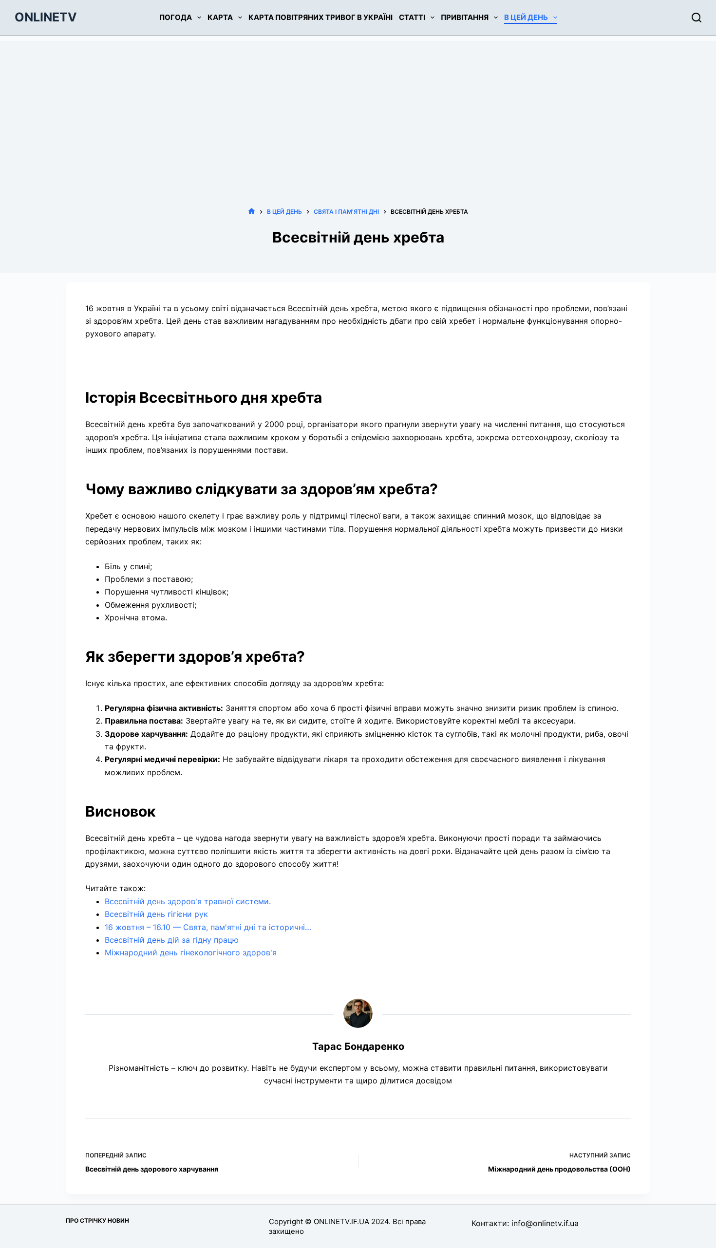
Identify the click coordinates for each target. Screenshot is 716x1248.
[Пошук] (696, 17)
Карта (220, 17)
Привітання (465, 17)
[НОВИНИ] (251, 211)
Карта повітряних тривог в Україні (320, 17)
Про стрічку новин (97, 1220)
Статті (412, 17)
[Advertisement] (358, 109)
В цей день (526, 17)
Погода (175, 17)
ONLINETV (46, 17)
